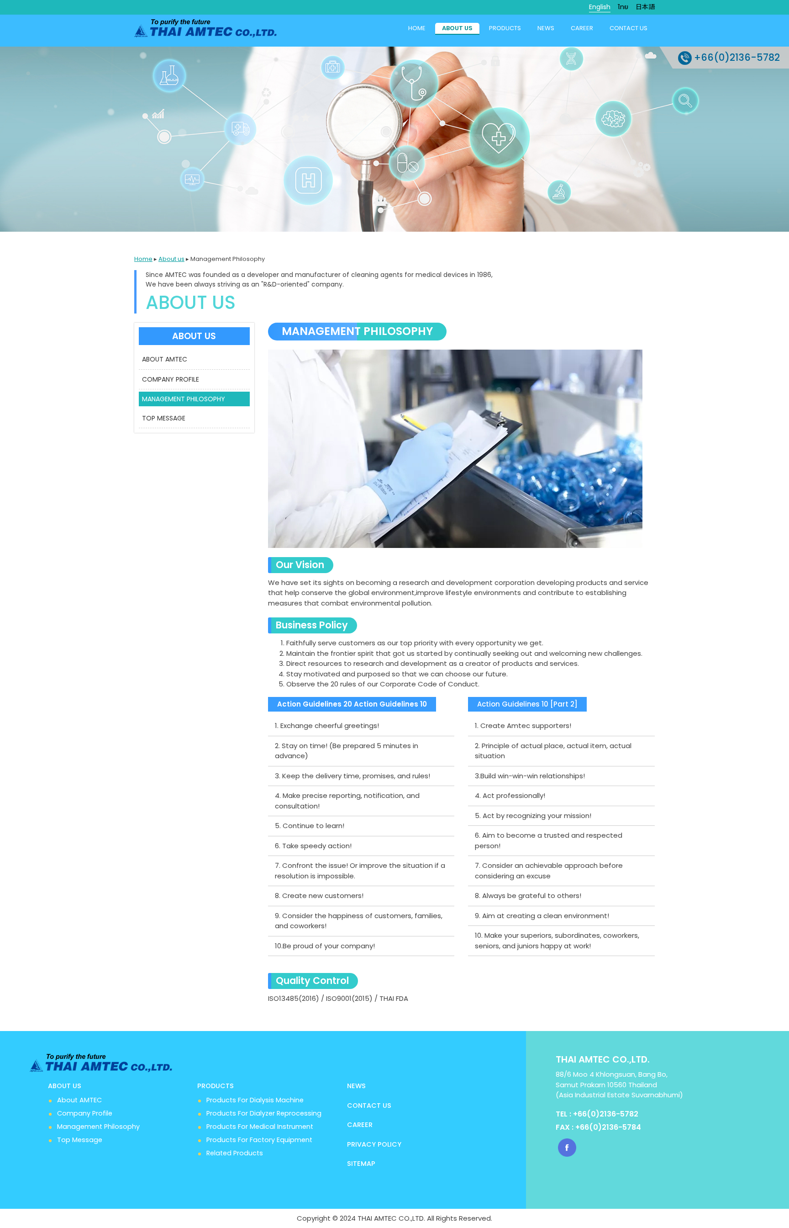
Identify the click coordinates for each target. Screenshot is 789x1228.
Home (417, 28)
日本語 (645, 6)
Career (582, 28)
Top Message (79, 1139)
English (599, 6)
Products (505, 28)
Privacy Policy (374, 1144)
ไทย (623, 6)
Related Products (234, 1153)
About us (457, 28)
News (545, 28)
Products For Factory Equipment (259, 1139)
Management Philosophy (98, 1126)
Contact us (628, 28)
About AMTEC (79, 1100)
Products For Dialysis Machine (255, 1100)
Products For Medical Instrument (259, 1126)
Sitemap (361, 1163)
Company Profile (84, 1113)
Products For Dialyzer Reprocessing (263, 1113)
